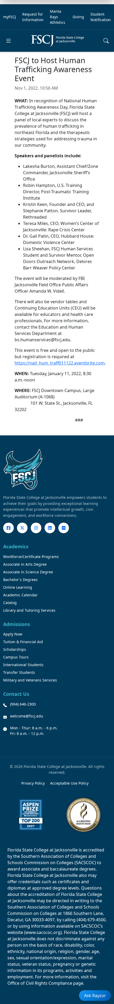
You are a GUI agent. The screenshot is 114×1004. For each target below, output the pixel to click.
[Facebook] (8, 528)
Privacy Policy (33, 783)
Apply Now (12, 634)
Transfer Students (19, 672)
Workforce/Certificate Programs (31, 556)
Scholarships (14, 649)
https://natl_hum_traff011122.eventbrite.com (60, 363)
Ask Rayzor (95, 995)
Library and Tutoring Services (29, 610)
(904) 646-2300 (23, 704)
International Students (23, 664)
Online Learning (17, 587)
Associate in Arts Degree (25, 564)
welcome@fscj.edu (26, 716)
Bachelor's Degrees (20, 579)
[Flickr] (63, 528)
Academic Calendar (20, 594)
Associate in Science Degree (28, 571)
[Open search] (106, 41)
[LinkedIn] (50, 528)
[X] (22, 528)
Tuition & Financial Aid (23, 641)
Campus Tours (16, 657)
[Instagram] (36, 528)
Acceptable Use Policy (69, 783)
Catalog (10, 602)
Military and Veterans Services (30, 680)
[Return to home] (57, 40)
